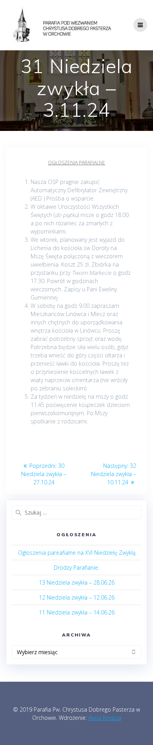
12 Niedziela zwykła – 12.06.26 (77, 597)
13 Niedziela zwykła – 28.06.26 (77, 582)
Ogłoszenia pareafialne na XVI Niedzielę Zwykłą (76, 552)
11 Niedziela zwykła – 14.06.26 (77, 612)
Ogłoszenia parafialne (76, 162)
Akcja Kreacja (104, 717)
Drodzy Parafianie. (76, 567)
